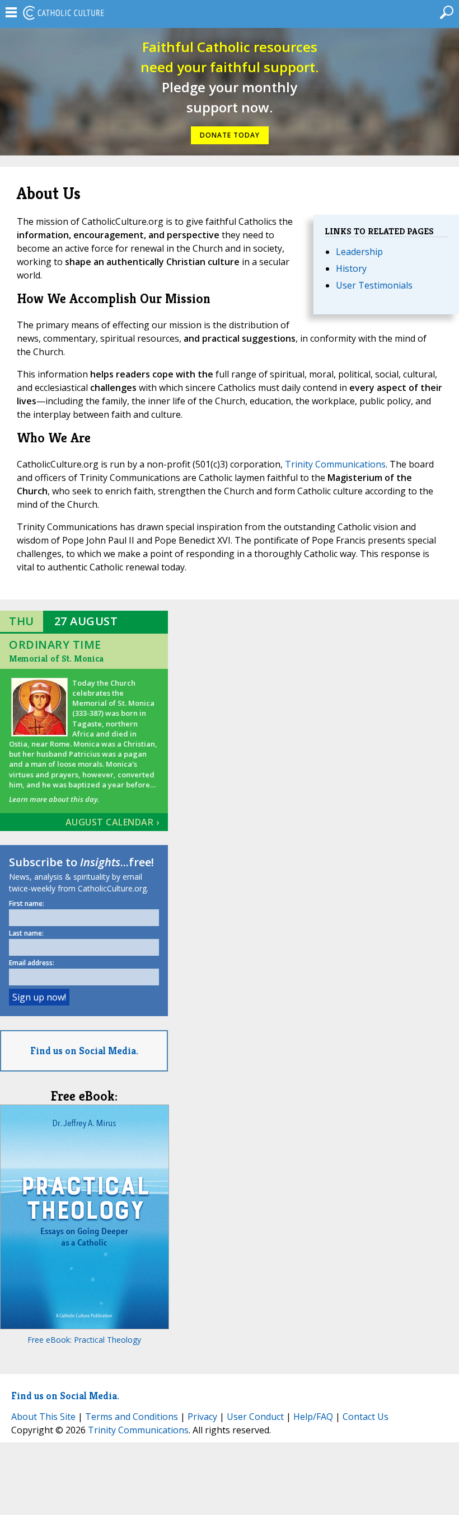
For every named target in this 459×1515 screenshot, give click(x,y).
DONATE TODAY (230, 135)
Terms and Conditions (131, 1416)
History (351, 268)
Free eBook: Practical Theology (84, 1339)
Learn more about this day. (54, 799)
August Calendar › (112, 822)
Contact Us (365, 1416)
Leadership (359, 252)
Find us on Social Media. (84, 1050)
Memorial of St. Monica (56, 658)
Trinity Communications (335, 464)
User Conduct (255, 1416)
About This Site (43, 1416)
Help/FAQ (313, 1416)
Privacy (202, 1416)
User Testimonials (374, 285)
